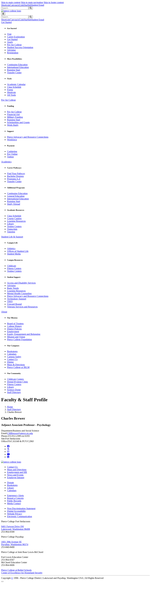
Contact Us (12, 359)
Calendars (11, 354)
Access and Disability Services (21, 283)
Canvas (13, 5)
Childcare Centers (15, 379)
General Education (15, 196)
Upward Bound (14, 304)
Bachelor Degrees (15, 176)
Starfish (27, 5)
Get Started (12, 39)
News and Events (15, 475)
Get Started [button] (6, 22)
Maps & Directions (16, 364)
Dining (10, 362)
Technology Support (16, 299)
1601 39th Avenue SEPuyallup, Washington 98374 (14, 543)
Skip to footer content (54, 2)
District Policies (14, 329)
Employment (13, 331)
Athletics (11, 248)
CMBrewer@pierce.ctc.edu (20, 433)
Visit (9, 34)
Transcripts (12, 229)
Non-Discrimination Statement (21, 508)
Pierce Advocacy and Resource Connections (27, 137)
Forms (10, 89)
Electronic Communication (19, 516)
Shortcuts (5, 5)
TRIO (10, 301)
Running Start (13, 70)
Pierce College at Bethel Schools (16, 570)
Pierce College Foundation (19, 339)
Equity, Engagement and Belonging (23, 334)
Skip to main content (10, 2)
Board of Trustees (15, 323)
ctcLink (20, 5)
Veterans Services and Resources (22, 306)
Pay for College (14, 44)
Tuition (10, 156)
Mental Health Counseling (19, 293)
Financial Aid (13, 114)
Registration (12, 52)
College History (14, 326)
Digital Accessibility (16, 511)
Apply (10, 42)
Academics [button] (6, 161)
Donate (10, 482)
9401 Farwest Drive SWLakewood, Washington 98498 (15, 527)
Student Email (37, 5)
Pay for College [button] (8, 100)
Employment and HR (17, 472)
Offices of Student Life (17, 251)
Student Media (14, 254)
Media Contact (14, 503)
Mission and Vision (16, 337)
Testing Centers (14, 226)
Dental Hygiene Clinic (17, 381)
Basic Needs (13, 288)
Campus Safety (14, 356)
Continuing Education (17, 64)
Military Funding (15, 117)
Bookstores (12, 351)
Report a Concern (15, 498)
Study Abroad (13, 204)
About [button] (4, 311)
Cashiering (12, 151)
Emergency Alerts (15, 495)
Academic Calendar (16, 84)
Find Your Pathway (16, 173)
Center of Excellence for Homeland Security (21, 572)
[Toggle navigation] (3, 13)
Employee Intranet (15, 477)
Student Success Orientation (20, 47)
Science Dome (14, 389)
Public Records (14, 501)
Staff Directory (14, 392)
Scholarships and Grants (18, 122)
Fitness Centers (14, 268)
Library (10, 224)
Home (10, 407)
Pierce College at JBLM (18, 367)
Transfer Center (14, 72)
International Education (18, 67)
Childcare (11, 266)
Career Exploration (16, 37)
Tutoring (11, 231)
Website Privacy (14, 514)
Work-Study (12, 125)
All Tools (11, 95)
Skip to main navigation (32, 2)
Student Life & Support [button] (12, 236)
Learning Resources (16, 221)
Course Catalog (14, 218)
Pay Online (12, 154)
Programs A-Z (13, 179)
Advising (11, 50)
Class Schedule (14, 87)
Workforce (12, 139)
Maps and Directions (16, 469)
